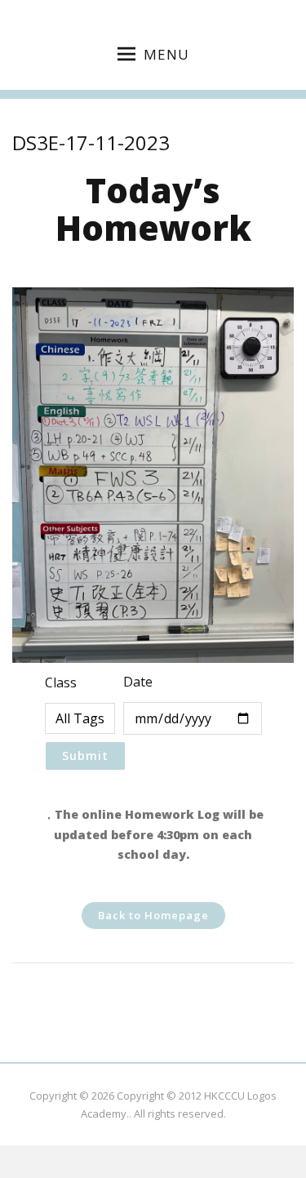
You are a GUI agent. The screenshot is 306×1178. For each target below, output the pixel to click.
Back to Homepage (153, 915)
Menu (166, 54)
